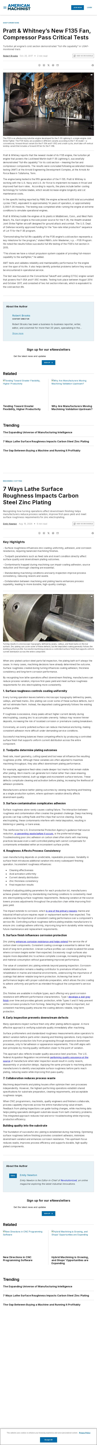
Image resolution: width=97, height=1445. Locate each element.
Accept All (48, 1440)
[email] (57, 65)
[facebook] (39, 65)
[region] (48, 1436)
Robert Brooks (10, 56)
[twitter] (48, 65)
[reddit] (53, 65)
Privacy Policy (84, 1433)
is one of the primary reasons (61, 911)
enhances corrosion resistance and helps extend (42, 941)
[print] (92, 65)
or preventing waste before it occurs (33, 833)
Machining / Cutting (12, 481)
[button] (5, 7)
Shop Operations (11, 23)
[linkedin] (44, 65)
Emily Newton (10, 524)
